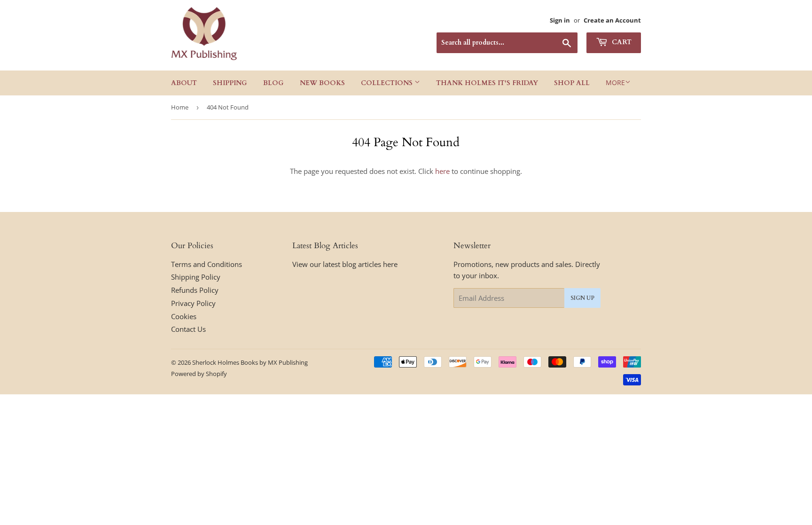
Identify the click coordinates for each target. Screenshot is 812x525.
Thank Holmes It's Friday (487, 82)
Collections (387, 82)
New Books (322, 82)
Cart (621, 42)
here (442, 171)
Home (179, 107)
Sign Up (582, 298)
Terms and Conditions (206, 264)
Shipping (230, 82)
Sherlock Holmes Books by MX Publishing (250, 362)
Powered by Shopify (199, 373)
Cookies (183, 316)
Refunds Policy (195, 290)
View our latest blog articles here (345, 264)
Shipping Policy (195, 277)
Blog (273, 82)
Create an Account (612, 20)
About (184, 82)
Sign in (560, 20)
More (615, 82)
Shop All (572, 82)
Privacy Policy (193, 303)
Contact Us (188, 329)
